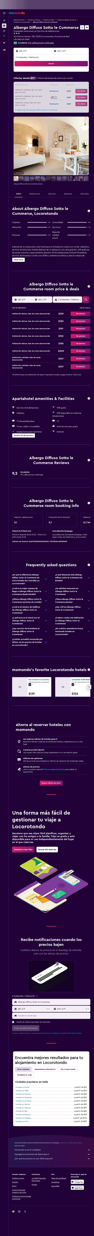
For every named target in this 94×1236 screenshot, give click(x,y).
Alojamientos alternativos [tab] (45, 1069)
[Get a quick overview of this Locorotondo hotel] (88, 211)
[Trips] (4, 42)
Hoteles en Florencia (24, 1097)
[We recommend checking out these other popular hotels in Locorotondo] (88, 670)
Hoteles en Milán (22, 1091)
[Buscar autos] (4, 30)
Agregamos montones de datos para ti (32, 1154)
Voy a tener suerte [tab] (68, 1069)
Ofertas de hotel (19, 20)
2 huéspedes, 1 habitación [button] (27, 57)
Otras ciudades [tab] (23, 1069)
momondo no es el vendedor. (28, 1150)
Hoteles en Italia (48, 20)
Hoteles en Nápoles (23, 1108)
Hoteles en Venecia (23, 1094)
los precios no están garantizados (71, 1143)
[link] (51, 783)
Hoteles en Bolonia (23, 1115)
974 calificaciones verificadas (41, 43)
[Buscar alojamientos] (4, 25)
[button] (4, 13)
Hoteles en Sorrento (23, 1101)
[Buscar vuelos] (4, 20)
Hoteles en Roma (22, 1087)
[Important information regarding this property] (88, 503)
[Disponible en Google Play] (77, 1182)
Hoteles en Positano (23, 1118)
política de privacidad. (74, 1033)
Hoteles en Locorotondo (22, 22)
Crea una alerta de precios (54, 769)
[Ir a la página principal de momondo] (17, 13)
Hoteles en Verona (23, 1104)
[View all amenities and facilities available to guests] (88, 398)
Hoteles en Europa (34, 20)
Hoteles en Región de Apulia (66, 20)
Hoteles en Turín (22, 1121)
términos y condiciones (51, 1033)
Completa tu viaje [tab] (24, 1075)
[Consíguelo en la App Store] (77, 1187)
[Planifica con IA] (4, 35)
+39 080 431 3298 (21, 39)
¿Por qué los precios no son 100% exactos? (34, 1159)
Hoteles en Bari (21, 1111)
